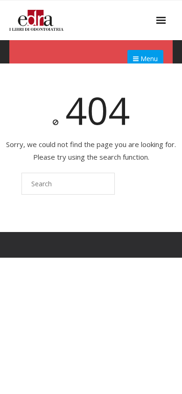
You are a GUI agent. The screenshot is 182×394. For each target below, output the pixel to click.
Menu (148, 58)
